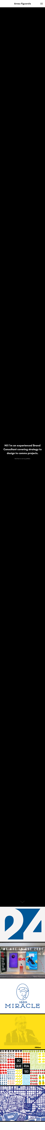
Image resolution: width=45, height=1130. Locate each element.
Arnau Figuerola (22, 3)
